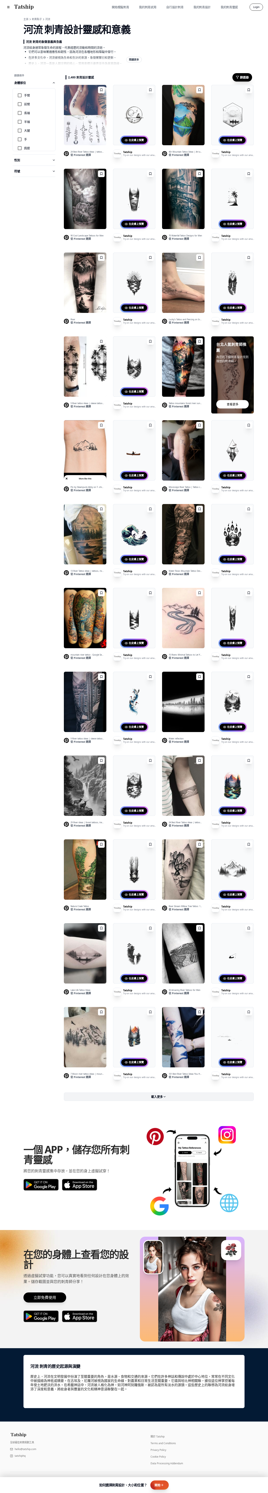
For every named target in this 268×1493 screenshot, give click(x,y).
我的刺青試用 (147, 7)
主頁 (25, 19)
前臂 (27, 104)
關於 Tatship (158, 1436)
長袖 (27, 113)
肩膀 (27, 148)
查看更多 (232, 404)
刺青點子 (37, 19)
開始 (157, 1485)
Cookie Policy (158, 1456)
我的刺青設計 (202, 7)
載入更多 (157, 1097)
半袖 (27, 122)
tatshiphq (20, 1456)
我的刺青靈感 (229, 7)
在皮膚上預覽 (136, 140)
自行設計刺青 (174, 7)
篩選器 (244, 77)
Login (256, 7)
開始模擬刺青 (120, 7)
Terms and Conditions (163, 1443)
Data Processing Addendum (167, 1463)
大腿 (27, 130)
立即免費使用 (45, 1297)
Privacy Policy (158, 1450)
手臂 (27, 95)
